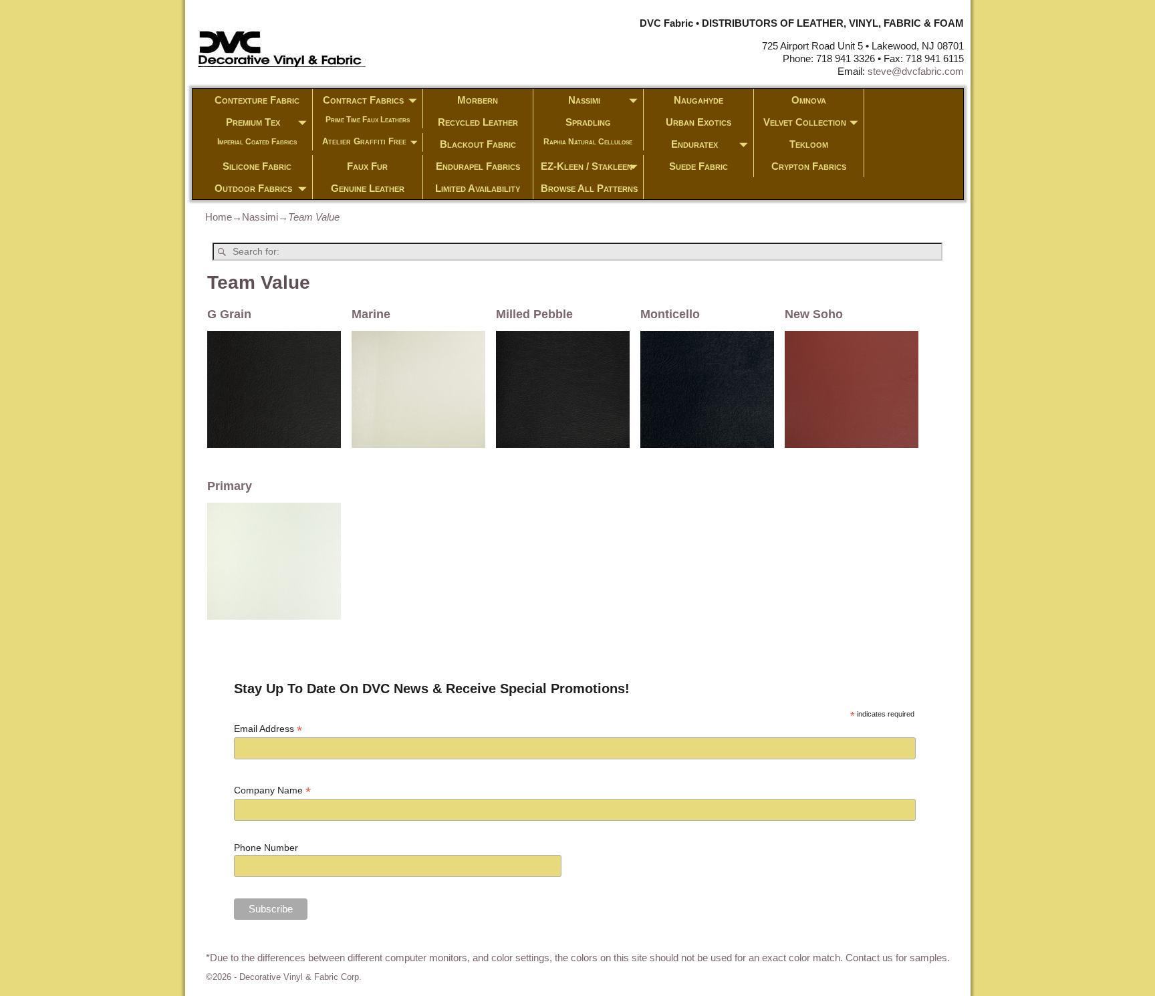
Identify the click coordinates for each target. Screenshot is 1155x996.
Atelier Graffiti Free (364, 141)
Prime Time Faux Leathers (368, 119)
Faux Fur (367, 166)
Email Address (268, 729)
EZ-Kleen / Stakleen (586, 166)
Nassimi (584, 100)
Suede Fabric (698, 166)
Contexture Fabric (257, 100)
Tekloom (808, 144)
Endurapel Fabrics (478, 166)
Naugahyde (698, 100)
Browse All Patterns (589, 188)
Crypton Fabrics (808, 166)
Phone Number (266, 847)
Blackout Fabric (478, 144)
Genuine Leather (367, 188)
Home (218, 217)
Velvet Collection (804, 122)
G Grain (229, 314)
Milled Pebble (534, 314)
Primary (229, 486)
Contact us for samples (896, 957)
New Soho (814, 314)
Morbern (477, 100)
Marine (371, 314)
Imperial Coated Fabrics (257, 141)
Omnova (808, 100)
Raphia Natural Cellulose (587, 141)
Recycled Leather (478, 122)
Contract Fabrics (363, 100)
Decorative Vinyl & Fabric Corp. (300, 977)
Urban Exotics (698, 122)
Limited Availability (477, 188)
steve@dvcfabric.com (916, 71)
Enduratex (694, 144)
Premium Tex (253, 122)
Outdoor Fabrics (253, 188)
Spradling (588, 122)
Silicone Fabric (257, 166)
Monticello (670, 314)
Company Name (272, 790)
